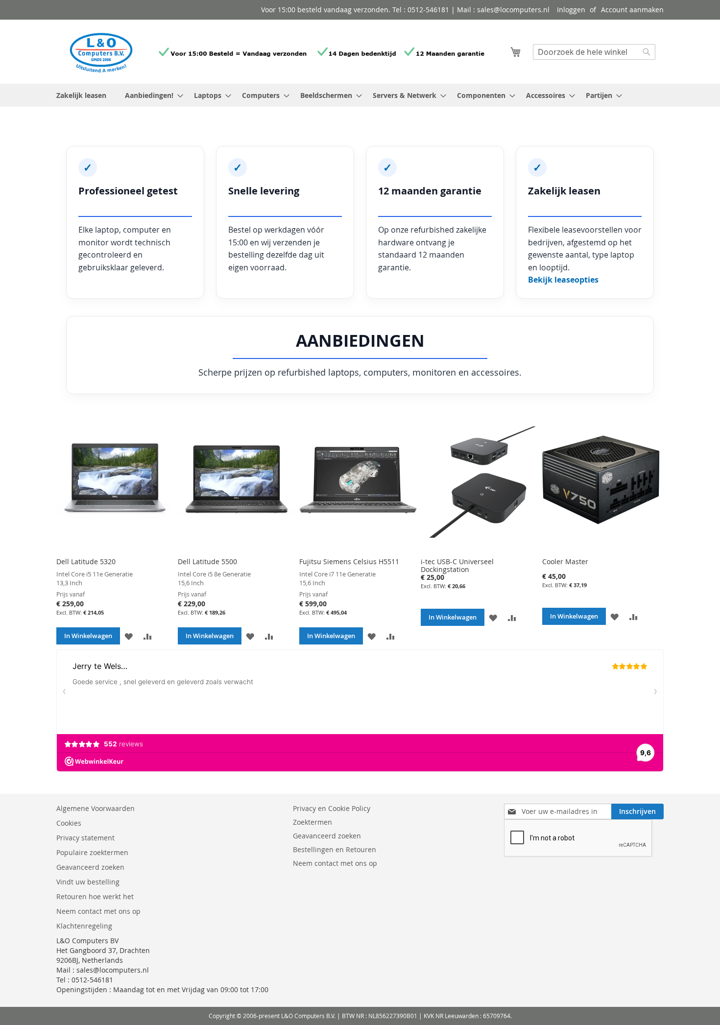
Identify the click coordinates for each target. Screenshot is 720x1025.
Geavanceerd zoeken (90, 867)
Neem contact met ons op (98, 911)
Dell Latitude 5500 (207, 561)
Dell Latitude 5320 (86, 561)
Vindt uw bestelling (88, 881)
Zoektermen (312, 822)
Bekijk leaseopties (563, 279)
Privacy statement (85, 837)
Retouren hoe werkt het (95, 896)
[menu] (360, 95)
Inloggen (571, 9)
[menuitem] (151, 95)
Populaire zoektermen (92, 852)
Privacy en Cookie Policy (331, 808)
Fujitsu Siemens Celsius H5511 (349, 561)
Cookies (68, 823)
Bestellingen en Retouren (334, 849)
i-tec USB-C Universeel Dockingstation (457, 565)
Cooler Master (565, 561)
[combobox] (594, 52)
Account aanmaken (632, 9)
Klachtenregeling (84, 925)
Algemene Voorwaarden (96, 808)
